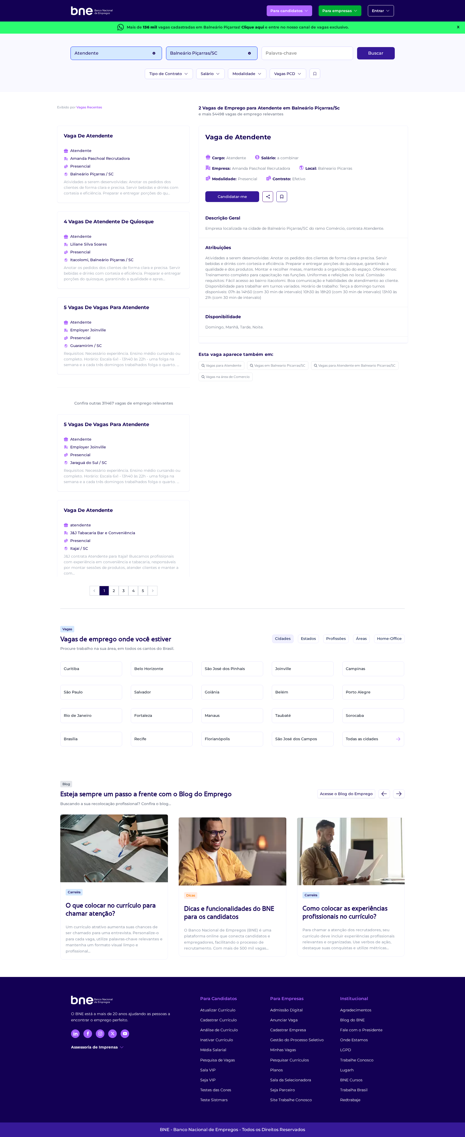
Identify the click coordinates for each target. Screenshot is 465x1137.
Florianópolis (217, 738)
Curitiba (71, 668)
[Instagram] (100, 1033)
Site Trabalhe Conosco (291, 1099)
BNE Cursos (351, 1080)
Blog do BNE (352, 1020)
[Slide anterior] (384, 793)
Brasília (71, 738)
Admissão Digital (286, 1010)
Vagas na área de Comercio (228, 377)
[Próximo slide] (399, 793)
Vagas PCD (284, 73)
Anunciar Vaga (284, 1020)
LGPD (345, 1049)
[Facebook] (87, 1033)
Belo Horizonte (148, 668)
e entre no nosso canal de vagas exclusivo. (294, 27)
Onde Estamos (354, 1039)
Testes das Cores (215, 1090)
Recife (140, 738)
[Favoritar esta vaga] (281, 196)
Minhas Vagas (283, 1049)
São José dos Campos (296, 738)
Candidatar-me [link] (232, 196)
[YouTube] (125, 1033)
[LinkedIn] (75, 1033)
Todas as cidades (362, 738)
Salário (207, 73)
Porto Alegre (358, 692)
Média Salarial (213, 1049)
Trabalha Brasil (354, 1090)
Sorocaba (355, 715)
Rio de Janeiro (77, 715)
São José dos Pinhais (225, 668)
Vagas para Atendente (223, 365)
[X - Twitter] (112, 1033)
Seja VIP (208, 1080)
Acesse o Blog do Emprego (346, 793)
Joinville (283, 668)
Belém (281, 692)
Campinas (355, 668)
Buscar (375, 53)
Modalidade (243, 73)
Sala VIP (208, 1070)
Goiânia (212, 692)
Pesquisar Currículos (289, 1060)
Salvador (142, 692)
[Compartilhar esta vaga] (268, 196)
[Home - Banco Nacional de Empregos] (91, 10)
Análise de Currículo (219, 1030)
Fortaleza (143, 715)
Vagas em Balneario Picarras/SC (279, 365)
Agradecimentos (355, 1010)
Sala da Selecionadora (290, 1080)
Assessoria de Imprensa (94, 1047)
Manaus (212, 715)
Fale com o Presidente (361, 1030)
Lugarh (347, 1070)
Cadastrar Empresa (288, 1030)
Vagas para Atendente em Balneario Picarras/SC (357, 365)
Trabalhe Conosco (357, 1060)
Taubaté (283, 715)
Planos (276, 1070)
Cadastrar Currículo (218, 1020)
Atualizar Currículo (217, 1010)
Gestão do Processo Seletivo (297, 1039)
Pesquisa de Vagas (217, 1060)
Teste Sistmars (214, 1099)
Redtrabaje (350, 1099)
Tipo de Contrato (165, 73)
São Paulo (73, 692)
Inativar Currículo (216, 1039)
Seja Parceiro (282, 1090)
